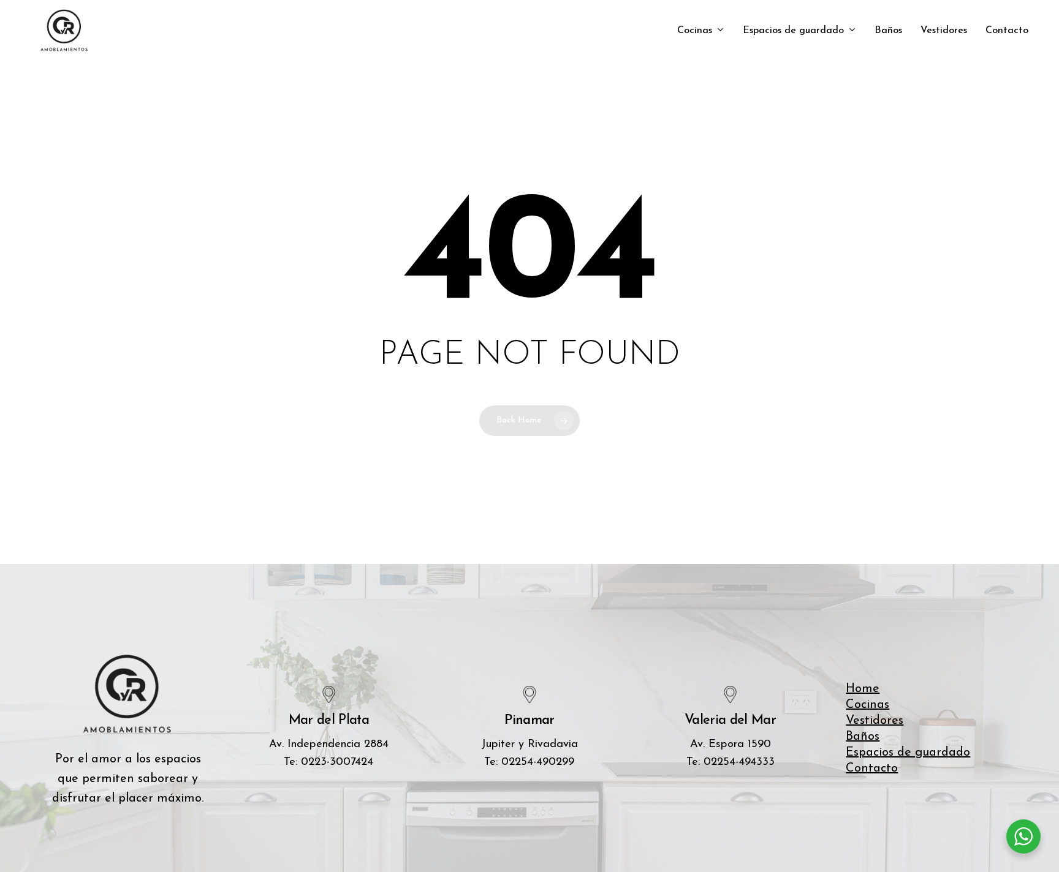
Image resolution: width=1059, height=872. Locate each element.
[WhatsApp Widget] (1023, 836)
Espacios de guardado (908, 752)
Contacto (872, 768)
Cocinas (867, 705)
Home (862, 689)
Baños (862, 737)
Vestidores (874, 721)
